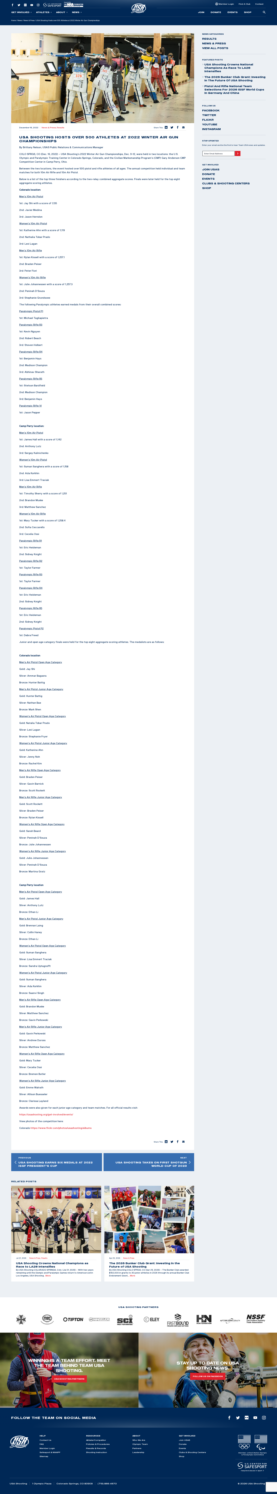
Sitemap (44, 1456)
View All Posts (215, 48)
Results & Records (96, 1448)
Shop (247, 12)
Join (201, 12)
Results (60, 128)
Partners (136, 1448)
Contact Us (45, 1440)
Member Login (226, 4)
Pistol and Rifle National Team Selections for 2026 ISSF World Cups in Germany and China (234, 89)
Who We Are (138, 1440)
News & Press (29, 20)
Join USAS (210, 169)
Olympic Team (140, 1444)
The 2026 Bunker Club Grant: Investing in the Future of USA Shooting (234, 79)
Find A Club (244, 4)
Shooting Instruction (96, 1452)
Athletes (42, 12)
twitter (209, 115)
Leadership (138, 1452)
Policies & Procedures (98, 1444)
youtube (209, 124)
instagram (211, 129)
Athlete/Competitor (96, 1440)
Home (13, 20)
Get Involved (20, 12)
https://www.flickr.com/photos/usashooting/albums (61, 1127)
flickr (208, 119)
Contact (259, 4)
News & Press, (49, 128)
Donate (216, 12)
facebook (211, 110)
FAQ (42, 1444)
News (75, 12)
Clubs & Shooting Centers (226, 183)
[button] (166, 127)
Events (232, 12)
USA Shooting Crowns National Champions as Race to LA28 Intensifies (228, 68)
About (60, 12)
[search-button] (264, 12)
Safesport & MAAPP (50, 1452)
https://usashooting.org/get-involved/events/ (46, 1114)
